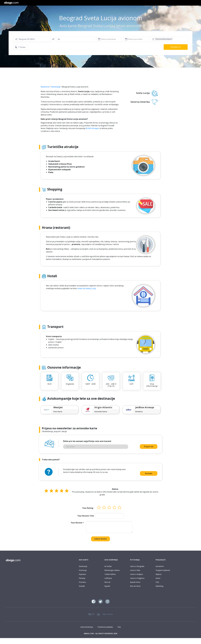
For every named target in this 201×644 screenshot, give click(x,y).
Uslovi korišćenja (86, 627)
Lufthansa (108, 578)
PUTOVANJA (135, 560)
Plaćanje (82, 578)
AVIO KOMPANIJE (111, 560)
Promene (82, 582)
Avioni (158, 578)
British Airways (92, 128)
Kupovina (82, 574)
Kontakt (148, 473)
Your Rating (87, 508)
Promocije (83, 570)
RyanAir (107, 586)
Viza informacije (152, 384)
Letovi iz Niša (135, 570)
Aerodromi (160, 566)
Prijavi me (148, 446)
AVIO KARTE (83, 560)
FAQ (157, 582)
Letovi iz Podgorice (137, 578)
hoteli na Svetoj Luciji (86, 288)
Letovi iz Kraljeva (136, 574)
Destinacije (55, 86)
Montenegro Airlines (112, 570)
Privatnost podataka (105, 627)
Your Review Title (85, 516)
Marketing (159, 586)
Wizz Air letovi (135, 586)
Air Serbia (108, 566)
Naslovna (45, 86)
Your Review (77, 522)
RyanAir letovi (135, 582)
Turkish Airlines (110, 574)
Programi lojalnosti (163, 570)
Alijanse (158, 574)
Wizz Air (107, 582)
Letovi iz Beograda (137, 566)
